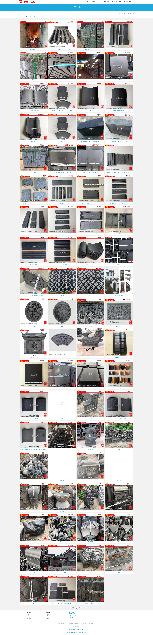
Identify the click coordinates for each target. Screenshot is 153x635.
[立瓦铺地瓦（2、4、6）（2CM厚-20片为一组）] (34, 280)
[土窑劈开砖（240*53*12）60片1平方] (34, 218)
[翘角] (119, 434)
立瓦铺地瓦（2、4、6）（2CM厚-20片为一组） (34, 295)
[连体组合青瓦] (34, 126)
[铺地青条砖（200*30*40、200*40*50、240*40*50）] (34, 187)
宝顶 (34, 511)
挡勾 (119, 541)
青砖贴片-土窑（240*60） (62, 572)
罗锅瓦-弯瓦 (90, 541)
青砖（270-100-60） (119, 49)
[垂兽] (90, 557)
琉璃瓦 (119, 387)
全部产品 (21, 16)
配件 (35, 16)
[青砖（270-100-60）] (119, 33)
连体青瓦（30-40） (119, 357)
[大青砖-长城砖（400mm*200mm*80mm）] (119, 126)
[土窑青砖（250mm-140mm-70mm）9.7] (62, 157)
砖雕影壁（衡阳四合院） (34, 357)
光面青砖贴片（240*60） (62, 264)
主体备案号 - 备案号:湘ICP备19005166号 (76, 629)
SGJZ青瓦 (91, 110)
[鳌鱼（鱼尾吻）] (90, 434)
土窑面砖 (62, 203)
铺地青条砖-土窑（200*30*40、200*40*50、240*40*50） (119, 172)
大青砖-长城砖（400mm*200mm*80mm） (119, 141)
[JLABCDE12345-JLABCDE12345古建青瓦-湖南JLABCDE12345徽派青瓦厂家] (119, 64)
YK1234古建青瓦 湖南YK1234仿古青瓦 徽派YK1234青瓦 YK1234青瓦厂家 (62, 110)
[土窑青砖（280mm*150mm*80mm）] (90, 157)
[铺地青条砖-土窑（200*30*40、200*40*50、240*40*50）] (119, 157)
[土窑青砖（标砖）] (34, 33)
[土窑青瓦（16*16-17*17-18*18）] (34, 95)
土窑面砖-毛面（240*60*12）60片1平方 (119, 203)
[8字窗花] (62, 280)
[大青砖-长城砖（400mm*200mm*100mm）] (90, 126)
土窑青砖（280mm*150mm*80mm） (90, 172)
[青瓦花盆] (62, 495)
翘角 (119, 449)
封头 (91, 480)
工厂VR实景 (125, 1)
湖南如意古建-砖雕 (119, 295)
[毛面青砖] (34, 64)
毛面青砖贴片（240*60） (33, 264)
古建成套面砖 (119, 233)
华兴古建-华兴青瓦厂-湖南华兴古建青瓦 (119, 418)
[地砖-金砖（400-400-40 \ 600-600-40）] (90, 372)
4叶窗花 (90, 295)
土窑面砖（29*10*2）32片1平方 (91, 233)
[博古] (90, 403)
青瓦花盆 (62, 511)
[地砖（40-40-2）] (34, 372)
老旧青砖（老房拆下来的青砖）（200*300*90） (90, 603)
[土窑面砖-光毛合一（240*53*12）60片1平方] (62, 218)
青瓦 (108, 1)
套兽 (34, 541)
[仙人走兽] (62, 526)
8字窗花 (62, 295)
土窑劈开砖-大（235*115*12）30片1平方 (91, 203)
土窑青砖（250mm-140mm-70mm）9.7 (62, 172)
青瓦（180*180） (62, 141)
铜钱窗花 (119, 264)
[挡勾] (119, 526)
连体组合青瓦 (34, 141)
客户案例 (116, 1)
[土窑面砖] (62, 187)
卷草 (119, 572)
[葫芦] (34, 465)
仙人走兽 (62, 541)
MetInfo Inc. (84, 632)
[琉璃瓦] (119, 372)
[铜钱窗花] (119, 249)
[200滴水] (34, 588)
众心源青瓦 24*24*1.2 (34, 418)
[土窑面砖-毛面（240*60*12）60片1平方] (119, 187)
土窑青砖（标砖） (34, 49)
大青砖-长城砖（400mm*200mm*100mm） (90, 141)
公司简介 (28, 614)
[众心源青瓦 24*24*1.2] (34, 403)
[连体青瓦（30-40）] (119, 341)
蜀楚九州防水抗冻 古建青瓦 (119, 110)
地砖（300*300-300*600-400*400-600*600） (62, 603)
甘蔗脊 (62, 418)
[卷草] (119, 557)
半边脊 (33, 572)
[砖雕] (34, 311)
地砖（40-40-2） (33, 387)
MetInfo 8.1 (73, 632)
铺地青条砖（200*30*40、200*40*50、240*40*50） (33, 203)
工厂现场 (120, 1)
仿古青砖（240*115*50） (33, 172)
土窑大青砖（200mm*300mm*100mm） (91, 80)
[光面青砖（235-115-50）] (90, 33)
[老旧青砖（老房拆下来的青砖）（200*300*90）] (90, 588)
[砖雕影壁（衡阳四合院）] (34, 341)
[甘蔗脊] (62, 403)
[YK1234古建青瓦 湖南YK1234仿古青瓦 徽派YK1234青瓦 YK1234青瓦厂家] (62, 95)
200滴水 (34, 603)
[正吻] (90, 495)
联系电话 (72, 613)
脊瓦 (119, 511)
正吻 (91, 511)
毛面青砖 (34, 80)
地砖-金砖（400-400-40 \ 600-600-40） (90, 387)
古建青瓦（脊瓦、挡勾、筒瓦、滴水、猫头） (62, 49)
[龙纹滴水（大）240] (90, 249)
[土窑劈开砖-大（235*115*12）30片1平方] (90, 187)
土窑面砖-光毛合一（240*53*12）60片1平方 (62, 233)
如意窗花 (62, 449)
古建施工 (111, 1)
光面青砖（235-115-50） (90, 49)
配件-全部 (91, 357)
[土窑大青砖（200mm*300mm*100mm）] (90, 64)
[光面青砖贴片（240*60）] (62, 249)
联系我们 (130, 1)
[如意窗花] (62, 434)
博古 (91, 418)
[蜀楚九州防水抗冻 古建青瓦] (119, 95)
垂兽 (91, 572)
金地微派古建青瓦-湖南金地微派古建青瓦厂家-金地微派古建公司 (33, 449)
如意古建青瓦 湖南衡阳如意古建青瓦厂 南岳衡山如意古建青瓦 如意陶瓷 (62, 80)
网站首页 (88, 1)
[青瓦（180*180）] (62, 126)
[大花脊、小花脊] (119, 465)
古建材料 (100, 1)
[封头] (90, 465)
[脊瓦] (119, 495)
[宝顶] (34, 495)
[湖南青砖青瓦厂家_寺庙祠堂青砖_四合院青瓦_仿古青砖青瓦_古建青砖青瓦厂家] (29, 2)
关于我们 (94, 1)
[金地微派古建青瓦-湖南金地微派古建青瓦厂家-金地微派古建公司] (34, 434)
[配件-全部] (90, 341)
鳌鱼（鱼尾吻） (90, 449)
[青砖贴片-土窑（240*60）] (62, 557)
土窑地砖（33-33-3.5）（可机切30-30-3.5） (62, 387)
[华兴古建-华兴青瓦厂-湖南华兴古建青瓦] (119, 403)
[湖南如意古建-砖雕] (119, 280)
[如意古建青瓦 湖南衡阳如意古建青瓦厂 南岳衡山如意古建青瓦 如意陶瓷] (62, 64)
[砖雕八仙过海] (119, 311)
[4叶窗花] (90, 280)
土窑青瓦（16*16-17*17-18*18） (34, 110)
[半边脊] (34, 557)
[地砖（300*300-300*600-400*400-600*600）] (62, 588)
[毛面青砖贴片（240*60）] (34, 249)
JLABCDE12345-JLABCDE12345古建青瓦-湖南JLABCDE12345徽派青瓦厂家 (119, 80)
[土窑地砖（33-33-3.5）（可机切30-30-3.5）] (62, 372)
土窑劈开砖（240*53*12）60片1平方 (34, 233)
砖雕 (39, 16)
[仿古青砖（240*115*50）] (34, 157)
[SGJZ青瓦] (90, 95)
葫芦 (34, 480)
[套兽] (34, 526)
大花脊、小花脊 (119, 480)
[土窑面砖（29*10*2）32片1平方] (90, 218)
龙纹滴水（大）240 (90, 264)
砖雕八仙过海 (119, 326)
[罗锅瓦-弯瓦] (90, 526)
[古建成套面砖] (119, 218)
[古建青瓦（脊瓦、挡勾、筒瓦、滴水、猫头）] (62, 33)
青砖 (105, 1)
